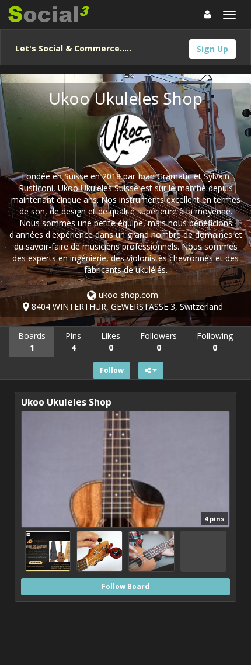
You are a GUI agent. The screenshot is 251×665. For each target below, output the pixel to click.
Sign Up (212, 48)
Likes (110, 341)
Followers (158, 341)
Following (215, 341)
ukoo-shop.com (127, 294)
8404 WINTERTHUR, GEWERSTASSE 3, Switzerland (126, 306)
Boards (32, 341)
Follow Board (125, 586)
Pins (73, 341)
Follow (112, 370)
